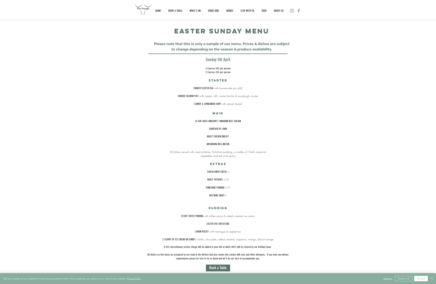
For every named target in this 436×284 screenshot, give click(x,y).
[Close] (432, 278)
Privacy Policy (134, 278)
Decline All (403, 278)
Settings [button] (387, 278)
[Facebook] (298, 10)
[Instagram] (291, 10)
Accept (421, 278)
